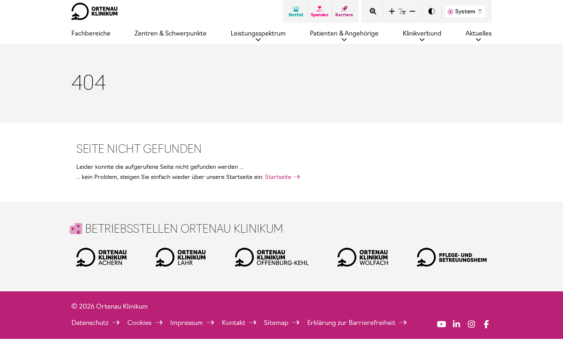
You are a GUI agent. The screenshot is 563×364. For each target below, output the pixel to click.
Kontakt (234, 323)
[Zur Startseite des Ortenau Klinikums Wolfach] (363, 257)
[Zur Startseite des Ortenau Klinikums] (94, 11)
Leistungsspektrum (258, 33)
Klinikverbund (422, 33)
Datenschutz (90, 323)
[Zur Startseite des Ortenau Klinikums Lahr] (181, 257)
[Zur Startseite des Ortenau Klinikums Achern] (101, 257)
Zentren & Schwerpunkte (171, 33)
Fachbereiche (90, 33)
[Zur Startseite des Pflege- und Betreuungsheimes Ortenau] (452, 257)
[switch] (431, 11)
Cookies (140, 323)
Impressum (187, 323)
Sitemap (277, 323)
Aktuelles (479, 33)
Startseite (278, 177)
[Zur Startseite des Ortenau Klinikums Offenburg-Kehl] (272, 257)
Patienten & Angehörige (344, 33)
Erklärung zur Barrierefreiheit (352, 323)
